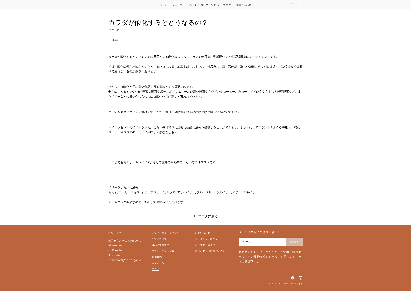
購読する (294, 242)
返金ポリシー (159, 263)
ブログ (155, 269)
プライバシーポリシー (207, 238)
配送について (159, 238)
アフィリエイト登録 (163, 251)
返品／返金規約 (160, 244)
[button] (112, 4)
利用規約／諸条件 (205, 244)
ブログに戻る (208, 216)
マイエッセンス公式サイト (290, 283)
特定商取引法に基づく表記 (210, 251)
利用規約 (157, 257)
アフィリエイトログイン (165, 232)
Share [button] (115, 39)
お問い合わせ (202, 232)
